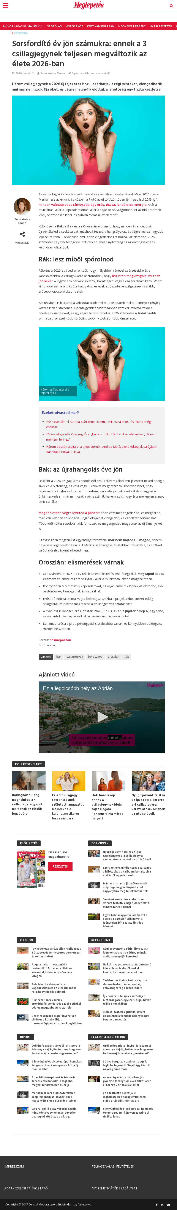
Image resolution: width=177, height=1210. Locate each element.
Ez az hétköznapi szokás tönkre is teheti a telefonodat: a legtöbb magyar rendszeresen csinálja (53, 1081)
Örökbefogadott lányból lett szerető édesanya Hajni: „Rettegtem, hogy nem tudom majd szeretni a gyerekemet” (56, 1050)
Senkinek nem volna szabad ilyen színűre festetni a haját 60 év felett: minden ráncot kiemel (126, 903)
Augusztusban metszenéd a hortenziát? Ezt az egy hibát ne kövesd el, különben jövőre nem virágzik (52, 970)
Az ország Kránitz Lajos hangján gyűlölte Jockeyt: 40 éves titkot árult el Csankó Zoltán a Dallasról (127, 1081)
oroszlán (113, 657)
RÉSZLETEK (60, 866)
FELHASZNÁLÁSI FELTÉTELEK (113, 1166)
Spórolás (54, 26)
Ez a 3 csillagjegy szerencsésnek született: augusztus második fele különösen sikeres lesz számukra (68, 807)
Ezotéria (21, 33)
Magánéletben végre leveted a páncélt (69, 513)
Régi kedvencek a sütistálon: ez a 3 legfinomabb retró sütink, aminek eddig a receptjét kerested (125, 953)
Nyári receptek (161, 26)
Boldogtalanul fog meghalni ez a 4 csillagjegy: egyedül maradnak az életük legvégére (27, 804)
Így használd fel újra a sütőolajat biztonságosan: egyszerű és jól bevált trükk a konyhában (127, 1000)
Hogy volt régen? (132, 26)
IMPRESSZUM (14, 1166)
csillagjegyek (74, 657)
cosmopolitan (60, 640)
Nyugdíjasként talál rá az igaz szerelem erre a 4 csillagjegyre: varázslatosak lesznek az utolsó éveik (148, 804)
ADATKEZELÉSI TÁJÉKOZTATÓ (26, 1188)
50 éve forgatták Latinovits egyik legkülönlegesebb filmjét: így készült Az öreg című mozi (126, 1065)
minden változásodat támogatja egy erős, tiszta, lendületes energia (92, 204)
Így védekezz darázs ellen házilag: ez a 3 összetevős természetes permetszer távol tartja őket (57, 953)
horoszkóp (95, 657)
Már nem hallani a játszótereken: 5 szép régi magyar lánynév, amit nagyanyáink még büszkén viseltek (125, 887)
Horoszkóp (74, 26)
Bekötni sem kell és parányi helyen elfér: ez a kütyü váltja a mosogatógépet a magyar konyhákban (57, 1020)
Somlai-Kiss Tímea (53, 73)
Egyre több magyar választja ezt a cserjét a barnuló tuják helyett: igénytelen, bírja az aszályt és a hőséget (125, 921)
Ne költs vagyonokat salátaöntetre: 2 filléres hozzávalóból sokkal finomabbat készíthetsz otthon (127, 968)
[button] (101, 717)
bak (58, 657)
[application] (102, 717)
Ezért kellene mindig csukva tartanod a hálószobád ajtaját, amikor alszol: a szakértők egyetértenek (127, 871)
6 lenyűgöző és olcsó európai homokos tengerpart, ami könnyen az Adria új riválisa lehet (57, 1065)
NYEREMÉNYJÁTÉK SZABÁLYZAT (114, 1188)
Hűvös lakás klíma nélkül (23, 26)
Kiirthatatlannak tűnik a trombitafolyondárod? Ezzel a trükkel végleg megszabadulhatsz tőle (56, 1004)
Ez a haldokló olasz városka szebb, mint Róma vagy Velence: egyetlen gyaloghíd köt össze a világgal (54, 1113)
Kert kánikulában (100, 26)
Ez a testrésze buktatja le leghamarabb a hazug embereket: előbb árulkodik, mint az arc (124, 1097)
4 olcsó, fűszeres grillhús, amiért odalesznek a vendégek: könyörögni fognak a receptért (126, 1016)
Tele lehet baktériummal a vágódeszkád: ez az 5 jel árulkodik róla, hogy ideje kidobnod (54, 988)
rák (127, 657)
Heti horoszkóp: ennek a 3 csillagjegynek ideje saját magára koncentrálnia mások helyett (107, 807)
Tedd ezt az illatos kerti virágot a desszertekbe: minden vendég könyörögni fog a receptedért (125, 984)
